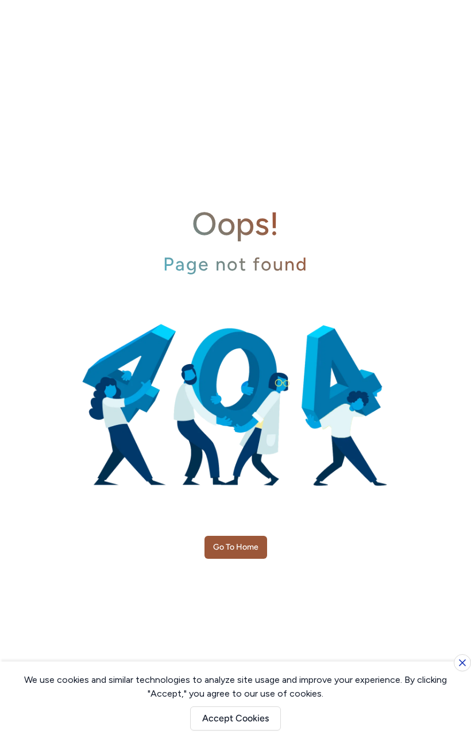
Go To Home (235, 547)
